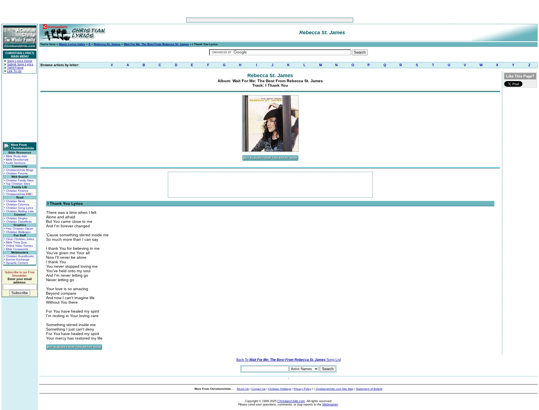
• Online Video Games (18, 245)
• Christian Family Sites (18, 180)
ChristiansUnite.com (291, 401)
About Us (243, 388)
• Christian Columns (16, 204)
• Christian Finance (16, 190)
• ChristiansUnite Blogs (18, 169)
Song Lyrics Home (19, 61)
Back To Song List (288, 360)
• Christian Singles (16, 218)
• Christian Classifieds (18, 221)
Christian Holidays (279, 388)
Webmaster (330, 404)
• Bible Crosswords (16, 249)
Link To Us (14, 71)
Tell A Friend (15, 67)
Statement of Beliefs (369, 388)
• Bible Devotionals (16, 159)
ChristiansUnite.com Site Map (334, 388)
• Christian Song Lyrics (18, 207)
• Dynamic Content (16, 262)
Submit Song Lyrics (20, 64)
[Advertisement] (252, 20)
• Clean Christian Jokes (19, 238)
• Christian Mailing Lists (19, 211)
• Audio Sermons (15, 162)
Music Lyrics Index (72, 44)
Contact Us (258, 388)
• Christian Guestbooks (19, 256)
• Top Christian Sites (17, 183)
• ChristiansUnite (18, 194)
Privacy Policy (302, 388)
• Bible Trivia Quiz (15, 242)
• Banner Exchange (16, 259)
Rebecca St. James (107, 44)
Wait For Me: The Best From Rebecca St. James (156, 44)
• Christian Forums (16, 173)
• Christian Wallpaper (17, 231)
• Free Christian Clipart (18, 228)
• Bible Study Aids (15, 156)
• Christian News (14, 201)
